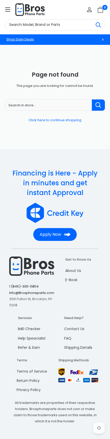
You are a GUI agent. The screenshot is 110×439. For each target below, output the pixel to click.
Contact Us (74, 328)
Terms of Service (32, 371)
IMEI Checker (29, 328)
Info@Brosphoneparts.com (31, 292)
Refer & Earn (29, 347)
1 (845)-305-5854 (24, 286)
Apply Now (50, 234)
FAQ (67, 338)
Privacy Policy (29, 389)
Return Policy (28, 380)
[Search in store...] (98, 105)
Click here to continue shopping (55, 120)
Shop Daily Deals (20, 39)
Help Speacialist (32, 338)
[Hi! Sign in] (89, 9)
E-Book (71, 279)
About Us (73, 270)
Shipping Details (78, 347)
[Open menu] (7, 9)
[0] (100, 10)
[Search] (98, 24)
